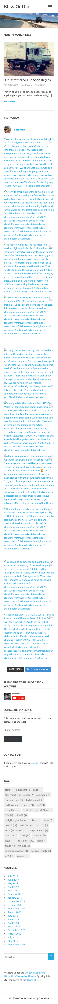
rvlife (25, 835)
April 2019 (13, 886)
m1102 (42, 825)
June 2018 (13, 919)
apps (37, 789)
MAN (9, 830)
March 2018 (14, 926)
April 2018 (13, 922)
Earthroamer (13, 804)
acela (9, 789)
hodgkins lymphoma (17, 820)
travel (10, 845)
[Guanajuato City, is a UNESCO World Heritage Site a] (29, 638)
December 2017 (16, 929)
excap (29, 804)
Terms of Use (34, 979)
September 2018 (17, 908)
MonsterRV (39, 84)
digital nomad (34, 799)
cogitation (43, 794)
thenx (41, 840)
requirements (39, 830)
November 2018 (16, 901)
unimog (24, 845)
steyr (9, 840)
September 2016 (17, 944)
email (36, 762)
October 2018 (15, 904)
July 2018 (13, 915)
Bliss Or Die (16, 6)
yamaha (23, 855)
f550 (40, 804)
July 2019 (13, 875)
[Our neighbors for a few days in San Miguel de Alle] (29, 532)
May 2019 (13, 883)
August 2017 (14, 933)
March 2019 (14, 890)
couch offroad (14, 799)
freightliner (12, 809)
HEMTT (21, 815)
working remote (40, 850)
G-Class (45, 809)
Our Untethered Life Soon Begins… (28, 80)
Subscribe (12, 738)
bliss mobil (13, 794)
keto (36, 820)
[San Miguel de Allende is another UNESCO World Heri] (29, 427)
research (11, 835)
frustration (30, 809)
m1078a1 (27, 825)
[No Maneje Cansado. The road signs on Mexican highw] (29, 268)
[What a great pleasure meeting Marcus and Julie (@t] (29, 479)
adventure (23, 789)
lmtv (47, 820)
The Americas (25, 840)
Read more (9, 101)
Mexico (21, 830)
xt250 (9, 855)
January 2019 (15, 897)
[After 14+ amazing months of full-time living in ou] (29, 215)
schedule (39, 835)
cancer (28, 794)
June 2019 (13, 879)
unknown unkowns (16, 850)
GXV (9, 815)
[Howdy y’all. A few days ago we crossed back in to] (29, 374)
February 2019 (15, 893)
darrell (26, 84)
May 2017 (13, 940)
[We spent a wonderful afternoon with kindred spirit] (29, 162)
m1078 (11, 825)
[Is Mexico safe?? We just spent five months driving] (29, 321)
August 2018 (14, 911)
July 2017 (13, 937)
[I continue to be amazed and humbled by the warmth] (29, 585)
